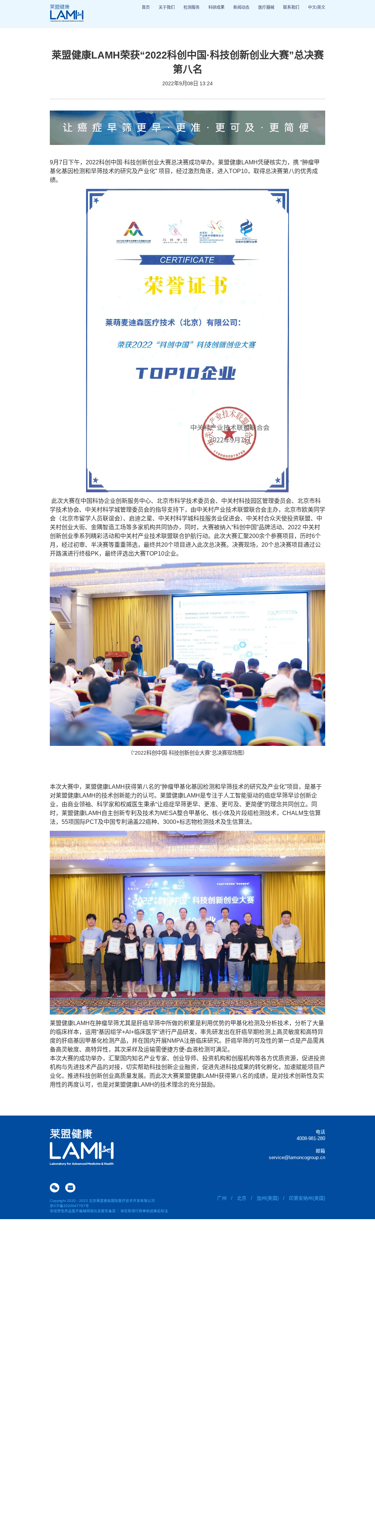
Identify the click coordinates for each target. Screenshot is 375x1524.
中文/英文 (316, 7)
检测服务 (191, 7)
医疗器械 (266, 7)
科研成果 (216, 7)
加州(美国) (268, 1198)
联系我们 (291, 7)
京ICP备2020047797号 (69, 1206)
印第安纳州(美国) (307, 1198)
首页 (146, 7)
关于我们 (167, 7)
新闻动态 (241, 7)
